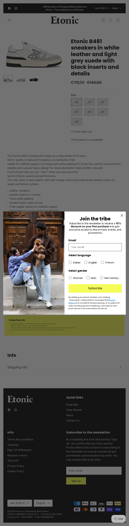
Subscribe (95, 288)
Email (72, 240)
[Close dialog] (122, 215)
